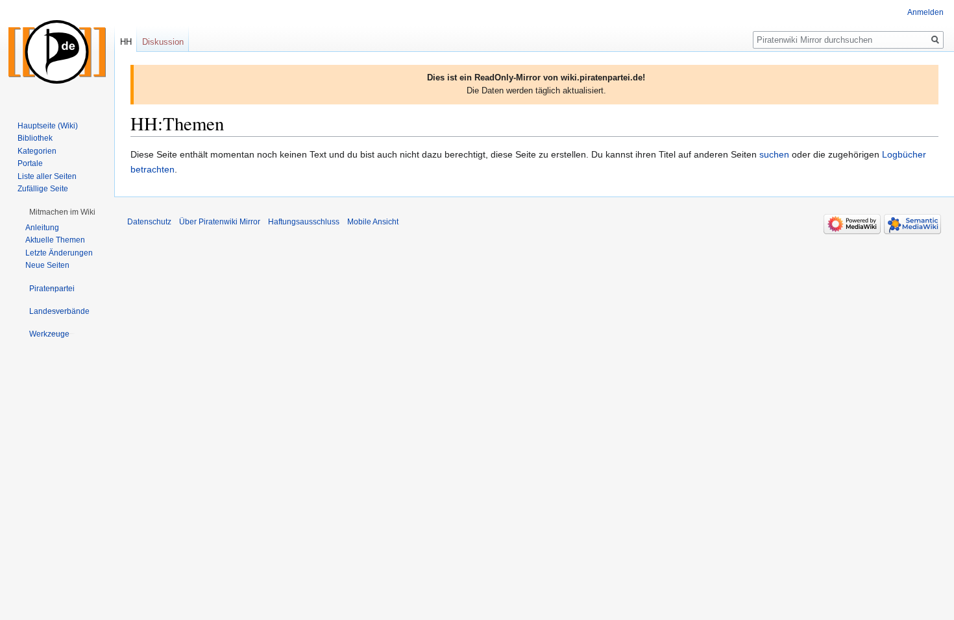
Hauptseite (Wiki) (48, 125)
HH (126, 42)
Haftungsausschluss (303, 221)
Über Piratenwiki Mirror (219, 221)
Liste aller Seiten (47, 176)
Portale (30, 163)
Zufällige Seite (43, 188)
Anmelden (925, 12)
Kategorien (37, 151)
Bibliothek (35, 138)
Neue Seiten (47, 265)
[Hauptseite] (57, 52)
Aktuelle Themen (55, 239)
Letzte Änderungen (59, 252)
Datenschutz (149, 221)
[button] (62, 212)
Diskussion (163, 42)
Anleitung (42, 227)
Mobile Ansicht (372, 221)
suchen (774, 154)
